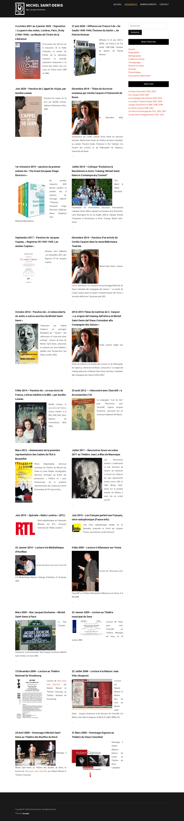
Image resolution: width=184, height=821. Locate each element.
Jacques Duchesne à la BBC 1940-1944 (145, 104)
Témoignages (134, 62)
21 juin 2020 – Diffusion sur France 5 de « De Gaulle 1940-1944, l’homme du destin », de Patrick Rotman (96, 30)
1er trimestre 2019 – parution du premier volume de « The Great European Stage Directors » (37, 171)
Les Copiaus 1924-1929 (138, 94)
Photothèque (134, 72)
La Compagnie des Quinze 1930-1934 (145, 98)
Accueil (117, 4)
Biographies (134, 52)
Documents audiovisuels (139, 75)
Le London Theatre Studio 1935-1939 (145, 101)
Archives (132, 69)
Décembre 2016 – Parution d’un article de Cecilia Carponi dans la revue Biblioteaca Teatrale (95, 241)
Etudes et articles (136, 59)
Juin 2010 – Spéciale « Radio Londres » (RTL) (40, 515)
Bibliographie (134, 55)
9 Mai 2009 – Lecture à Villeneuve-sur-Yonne (96, 547)
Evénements (130, 4)
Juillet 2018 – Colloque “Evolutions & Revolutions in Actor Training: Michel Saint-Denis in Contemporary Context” (96, 171)
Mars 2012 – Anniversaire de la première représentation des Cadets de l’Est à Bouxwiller (37, 454)
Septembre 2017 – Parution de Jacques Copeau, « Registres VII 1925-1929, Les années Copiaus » (37, 241)
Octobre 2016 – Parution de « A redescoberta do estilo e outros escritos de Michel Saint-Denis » (40, 316)
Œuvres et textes (136, 65)
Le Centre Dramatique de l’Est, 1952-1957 (147, 111)
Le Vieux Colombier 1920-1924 (142, 91)
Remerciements (148, 4)
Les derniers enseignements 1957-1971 (146, 114)
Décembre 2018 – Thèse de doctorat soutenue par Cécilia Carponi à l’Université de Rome (97, 93)
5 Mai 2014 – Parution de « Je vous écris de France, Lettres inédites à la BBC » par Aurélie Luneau (40, 394)
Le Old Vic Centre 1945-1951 (141, 108)
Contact (164, 4)
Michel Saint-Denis (44, 5)
